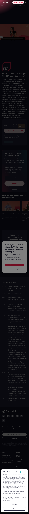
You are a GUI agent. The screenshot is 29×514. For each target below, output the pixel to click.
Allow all (14, 509)
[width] (5, 2)
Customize (14, 504)
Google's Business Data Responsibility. (11, 493)
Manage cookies (6, 500)
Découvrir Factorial (18, 2)
